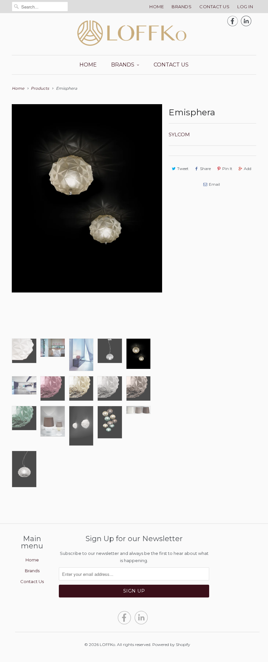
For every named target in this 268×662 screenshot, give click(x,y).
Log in (245, 6)
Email (214, 184)
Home (156, 6)
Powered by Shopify (171, 644)
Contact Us (214, 6)
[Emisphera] (87, 198)
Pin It (227, 168)
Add (247, 168)
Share (205, 168)
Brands (182, 6)
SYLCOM (179, 134)
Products (40, 88)
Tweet (183, 168)
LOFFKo (107, 644)
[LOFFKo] (134, 33)
